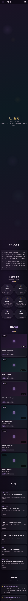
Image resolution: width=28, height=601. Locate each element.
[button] (14, 341)
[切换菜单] (25, 2)
